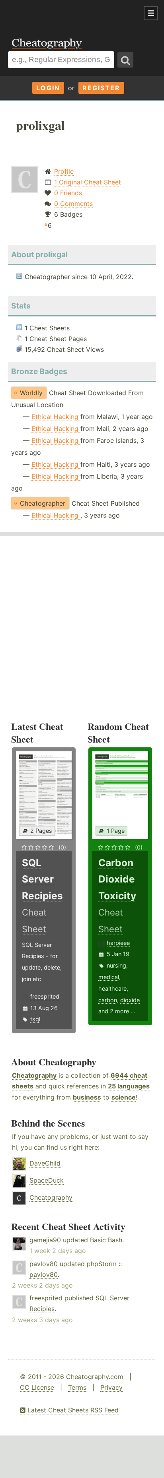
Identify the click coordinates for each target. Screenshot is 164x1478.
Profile (64, 171)
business (87, 1097)
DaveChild (45, 1163)
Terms (77, 1387)
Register (101, 88)
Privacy (111, 1387)
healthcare (112, 988)
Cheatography (34, 1075)
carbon (107, 1000)
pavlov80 (43, 1264)
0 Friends (68, 193)
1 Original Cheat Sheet (87, 182)
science (123, 1097)
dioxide (130, 1000)
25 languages (129, 1086)
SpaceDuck (46, 1180)
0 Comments (73, 204)
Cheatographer (42, 503)
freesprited (44, 996)
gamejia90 (45, 1240)
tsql (35, 1019)
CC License (37, 1387)
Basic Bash (106, 1240)
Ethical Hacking (55, 417)
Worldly (31, 393)
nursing (116, 965)
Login (48, 88)
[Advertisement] (63, 13)
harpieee (118, 942)
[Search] (125, 60)
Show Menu (151, 13)
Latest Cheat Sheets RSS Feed (72, 1410)
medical (108, 977)
